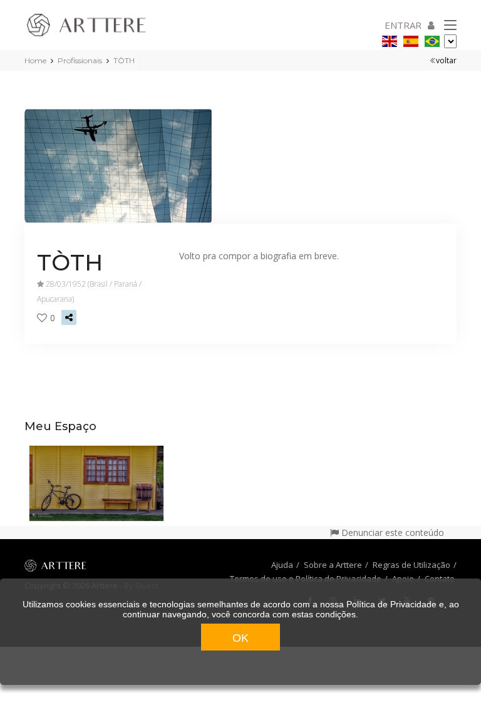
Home (35, 60)
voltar (446, 60)
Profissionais (80, 60)
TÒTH (124, 60)
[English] (389, 39)
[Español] (410, 39)
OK (240, 638)
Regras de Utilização (411, 564)
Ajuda (282, 564)
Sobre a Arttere (333, 564)
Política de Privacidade (391, 604)
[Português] (432, 39)
